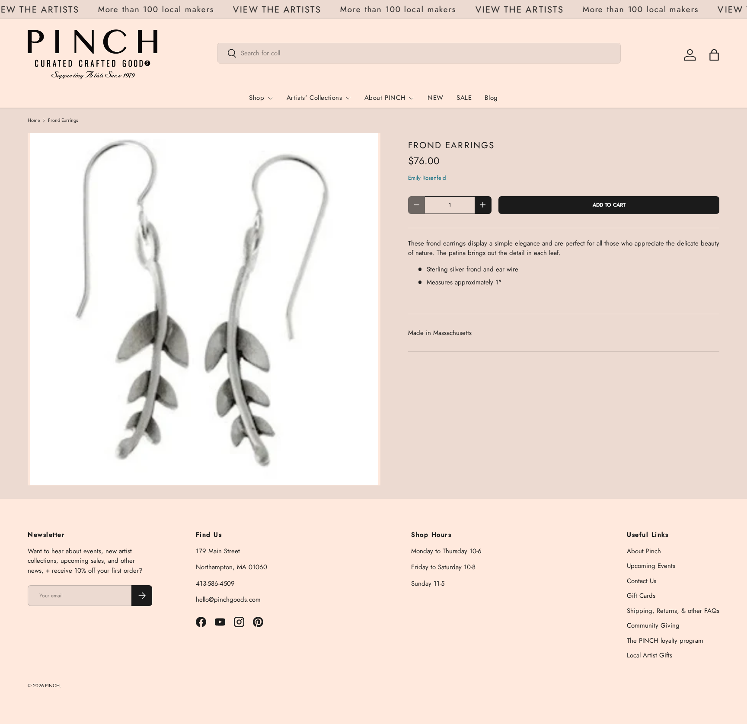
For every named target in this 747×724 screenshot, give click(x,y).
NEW (436, 97)
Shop (256, 97)
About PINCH (385, 97)
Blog (491, 97)
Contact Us (641, 581)
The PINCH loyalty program (665, 640)
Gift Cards (641, 595)
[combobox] (418, 53)
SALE (464, 97)
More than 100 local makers (160, 9)
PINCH (52, 685)
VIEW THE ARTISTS (281, 10)
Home (34, 120)
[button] (714, 54)
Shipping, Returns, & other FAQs (673, 611)
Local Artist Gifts (649, 655)
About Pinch (644, 551)
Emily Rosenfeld (427, 178)
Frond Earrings (63, 120)
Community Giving (653, 625)
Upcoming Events (651, 566)
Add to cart (609, 205)
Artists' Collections (314, 97)
